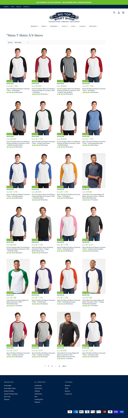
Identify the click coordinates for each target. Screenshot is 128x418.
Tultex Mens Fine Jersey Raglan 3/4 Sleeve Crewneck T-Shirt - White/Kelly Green (17, 302)
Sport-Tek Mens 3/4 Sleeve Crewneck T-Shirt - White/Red (94, 89)
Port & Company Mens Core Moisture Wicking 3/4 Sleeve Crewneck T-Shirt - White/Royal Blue (43, 196)
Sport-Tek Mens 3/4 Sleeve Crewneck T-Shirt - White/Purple (43, 301)
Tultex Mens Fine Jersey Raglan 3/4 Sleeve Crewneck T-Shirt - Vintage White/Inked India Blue (93, 302)
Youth (64, 26)
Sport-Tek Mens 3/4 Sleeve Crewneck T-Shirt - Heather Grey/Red (18, 354)
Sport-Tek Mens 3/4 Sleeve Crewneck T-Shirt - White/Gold (68, 195)
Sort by (10, 42)
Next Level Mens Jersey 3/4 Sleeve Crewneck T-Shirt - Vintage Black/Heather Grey (42, 249)
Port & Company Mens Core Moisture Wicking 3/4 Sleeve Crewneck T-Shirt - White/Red (43, 90)
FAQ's (12, 6)
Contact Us (26, 6)
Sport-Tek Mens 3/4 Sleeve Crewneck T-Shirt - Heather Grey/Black (43, 354)
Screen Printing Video (11, 394)
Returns (18, 6)
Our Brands (38, 385)
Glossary (6, 399)
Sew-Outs (7, 396)
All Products (38, 388)
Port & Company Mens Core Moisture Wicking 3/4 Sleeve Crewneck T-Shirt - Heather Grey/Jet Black (68, 90)
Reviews (6, 6)
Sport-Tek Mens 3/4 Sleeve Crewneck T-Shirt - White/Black (18, 89)
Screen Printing (9, 391)
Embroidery (8, 385)
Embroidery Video (10, 388)
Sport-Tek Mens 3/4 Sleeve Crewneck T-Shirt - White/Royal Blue (18, 195)
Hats (73, 26)
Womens (53, 26)
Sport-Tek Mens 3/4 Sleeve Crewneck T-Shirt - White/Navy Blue (94, 354)
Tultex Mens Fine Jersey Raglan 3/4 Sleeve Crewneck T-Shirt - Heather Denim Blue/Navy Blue (93, 196)
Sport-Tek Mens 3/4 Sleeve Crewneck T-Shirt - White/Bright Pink (68, 248)
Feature (92, 26)
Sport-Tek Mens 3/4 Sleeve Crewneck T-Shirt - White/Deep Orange (68, 301)
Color (82, 26)
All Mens (37, 391)
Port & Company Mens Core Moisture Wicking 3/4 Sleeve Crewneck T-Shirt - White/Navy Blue (18, 249)
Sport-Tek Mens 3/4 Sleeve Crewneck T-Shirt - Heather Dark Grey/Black (94, 248)
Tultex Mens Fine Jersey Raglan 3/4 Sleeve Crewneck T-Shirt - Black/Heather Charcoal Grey (68, 354)
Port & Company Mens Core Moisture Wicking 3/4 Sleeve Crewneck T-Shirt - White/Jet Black (68, 143)
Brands (34, 26)
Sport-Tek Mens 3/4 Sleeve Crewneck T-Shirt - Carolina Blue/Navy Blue (94, 142)
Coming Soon (38, 399)
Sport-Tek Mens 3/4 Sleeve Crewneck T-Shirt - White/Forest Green (43, 142)
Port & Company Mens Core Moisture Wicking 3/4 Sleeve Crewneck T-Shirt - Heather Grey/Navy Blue (18, 143)
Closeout (37, 402)
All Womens (38, 394)
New (35, 396)
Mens (44, 26)
